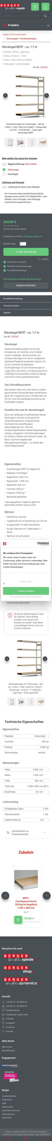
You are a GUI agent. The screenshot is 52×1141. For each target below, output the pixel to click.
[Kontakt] (3, 1010)
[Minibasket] (35, 7)
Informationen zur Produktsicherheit (20, 833)
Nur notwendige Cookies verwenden (26, 597)
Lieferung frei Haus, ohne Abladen (24, 187)
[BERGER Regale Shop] (13, 7)
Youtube (9, 1031)
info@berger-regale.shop (17, 1014)
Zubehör (7, 312)
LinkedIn (9, 1019)
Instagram (10, 1023)
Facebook (10, 1027)
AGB (4, 1103)
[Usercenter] (45, 7)
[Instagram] (3, 1023)
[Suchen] (45, 16)
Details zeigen (26, 581)
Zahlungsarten (8, 1114)
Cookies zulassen (26, 591)
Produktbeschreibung (12, 298)
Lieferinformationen (11, 1110)
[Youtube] (3, 1031)
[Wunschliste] (16, 866)
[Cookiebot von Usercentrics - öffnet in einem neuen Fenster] (37, 543)
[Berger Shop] (21, 970)
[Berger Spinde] (21, 958)
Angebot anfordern (26, 285)
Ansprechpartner (9, 1096)
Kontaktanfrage (13, 1010)
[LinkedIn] (3, 1018)
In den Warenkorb (26, 251)
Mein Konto (7, 1047)
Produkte (13, 25)
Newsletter (7, 1118)
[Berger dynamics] (21, 982)
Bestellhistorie (8, 1050)
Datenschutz (7, 1107)
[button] (5, 95)
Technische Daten (11, 306)
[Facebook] (3, 1027)
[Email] (3, 1014)
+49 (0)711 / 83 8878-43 (16, 1002)
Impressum (7, 1099)
